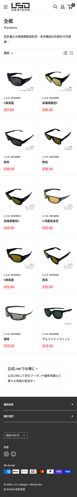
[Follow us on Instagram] (6, 454)
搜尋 (6, 339)
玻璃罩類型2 (11, 221)
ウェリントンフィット (56, 339)
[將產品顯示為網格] (65, 53)
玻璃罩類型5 (50, 103)
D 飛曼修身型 (50, 221)
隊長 (6, 162)
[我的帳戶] (62, 7)
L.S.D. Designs (12, 97)
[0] (70, 6)
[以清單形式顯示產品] (71, 53)
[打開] (55, 7)
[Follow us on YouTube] (13, 454)
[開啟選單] (5, 6)
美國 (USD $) (12, 435)
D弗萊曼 (9, 103)
